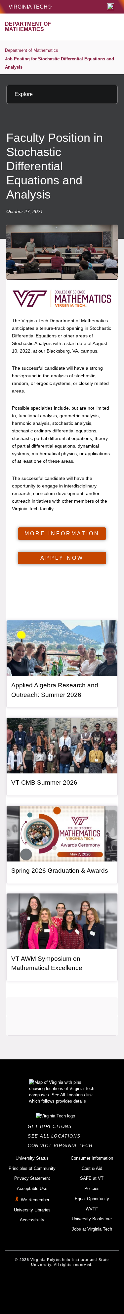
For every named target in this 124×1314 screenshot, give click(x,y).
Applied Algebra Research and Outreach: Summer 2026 (54, 690)
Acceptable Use (32, 1188)
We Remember (35, 1199)
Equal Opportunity (92, 1198)
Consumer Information (92, 1158)
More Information (62, 533)
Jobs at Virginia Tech (92, 1229)
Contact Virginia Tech (62, 1145)
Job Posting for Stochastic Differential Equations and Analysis (59, 63)
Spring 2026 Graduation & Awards (59, 870)
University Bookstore (92, 1218)
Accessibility (32, 1219)
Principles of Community (32, 1168)
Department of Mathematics (31, 50)
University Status (32, 1158)
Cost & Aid (92, 1168)
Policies (92, 1188)
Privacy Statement (32, 1178)
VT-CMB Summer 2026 (44, 782)
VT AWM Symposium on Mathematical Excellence (46, 963)
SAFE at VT (91, 1178)
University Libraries (32, 1209)
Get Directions (52, 1126)
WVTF (92, 1208)
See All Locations (56, 1136)
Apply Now (62, 558)
